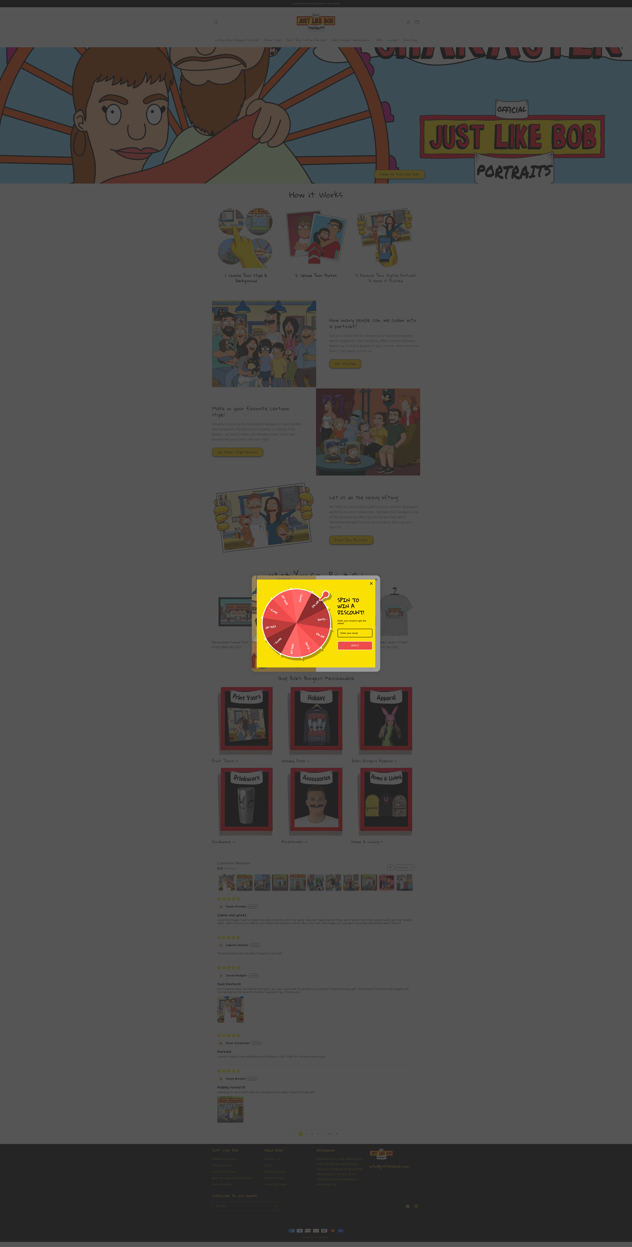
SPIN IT (355, 645)
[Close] (371, 583)
